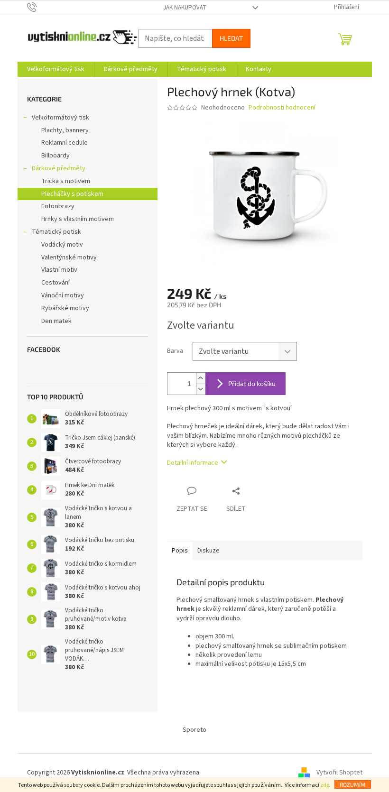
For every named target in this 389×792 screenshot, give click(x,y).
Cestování (55, 282)
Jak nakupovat (184, 7)
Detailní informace (192, 463)
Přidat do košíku (252, 383)
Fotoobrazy (57, 206)
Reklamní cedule (64, 142)
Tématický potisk (56, 232)
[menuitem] (56, 69)
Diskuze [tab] (208, 550)
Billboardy (55, 155)
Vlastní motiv (59, 270)
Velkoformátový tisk (60, 117)
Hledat (231, 38)
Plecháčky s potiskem (72, 194)
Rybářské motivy (65, 308)
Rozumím (353, 784)
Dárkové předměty (58, 168)
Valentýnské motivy (69, 257)
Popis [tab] (180, 550)
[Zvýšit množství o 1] (200, 378)
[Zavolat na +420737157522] (41, 7)
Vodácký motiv (62, 244)
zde (324, 785)
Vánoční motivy (62, 295)
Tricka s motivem (65, 181)
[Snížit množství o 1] (200, 389)
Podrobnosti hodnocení (282, 107)
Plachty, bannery (65, 130)
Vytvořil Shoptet (339, 772)
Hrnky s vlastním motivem (77, 219)
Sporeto (194, 730)
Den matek (56, 321)
